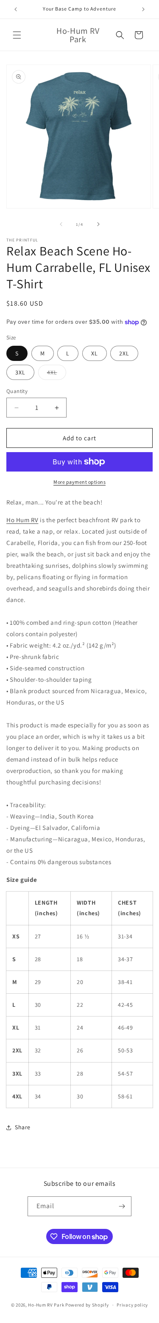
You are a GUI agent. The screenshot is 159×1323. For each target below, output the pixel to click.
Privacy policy (132, 1305)
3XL (20, 372)
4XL (56, 374)
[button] (17, 35)
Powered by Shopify (87, 1305)
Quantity (17, 391)
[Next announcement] (143, 9)
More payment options (79, 482)
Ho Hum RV (22, 520)
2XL (124, 353)
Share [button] (23, 1127)
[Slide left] (61, 224)
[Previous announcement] (15, 9)
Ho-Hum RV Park (46, 1305)
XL (94, 353)
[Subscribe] (121, 1206)
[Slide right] (98, 224)
